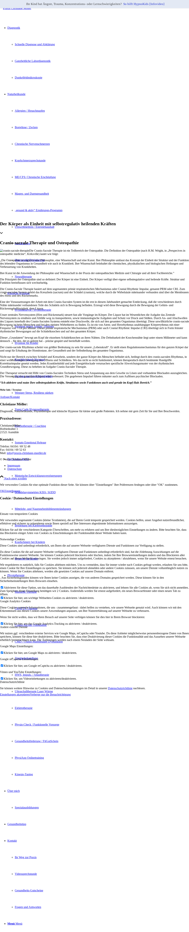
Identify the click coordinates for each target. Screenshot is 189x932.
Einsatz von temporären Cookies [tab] (19, 513)
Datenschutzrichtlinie (120, 688)
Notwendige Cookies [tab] (12, 539)
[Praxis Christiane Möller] (15, 8)
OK (2, 491)
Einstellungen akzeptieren (15, 694)
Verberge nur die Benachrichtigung (50, 694)
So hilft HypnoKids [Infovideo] (143, 4)
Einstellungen (12, 491)
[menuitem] (102, 475)
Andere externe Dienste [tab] (14, 627)
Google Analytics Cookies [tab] (15, 601)
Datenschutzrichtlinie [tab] (12, 682)
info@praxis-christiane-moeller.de (26, 453)
